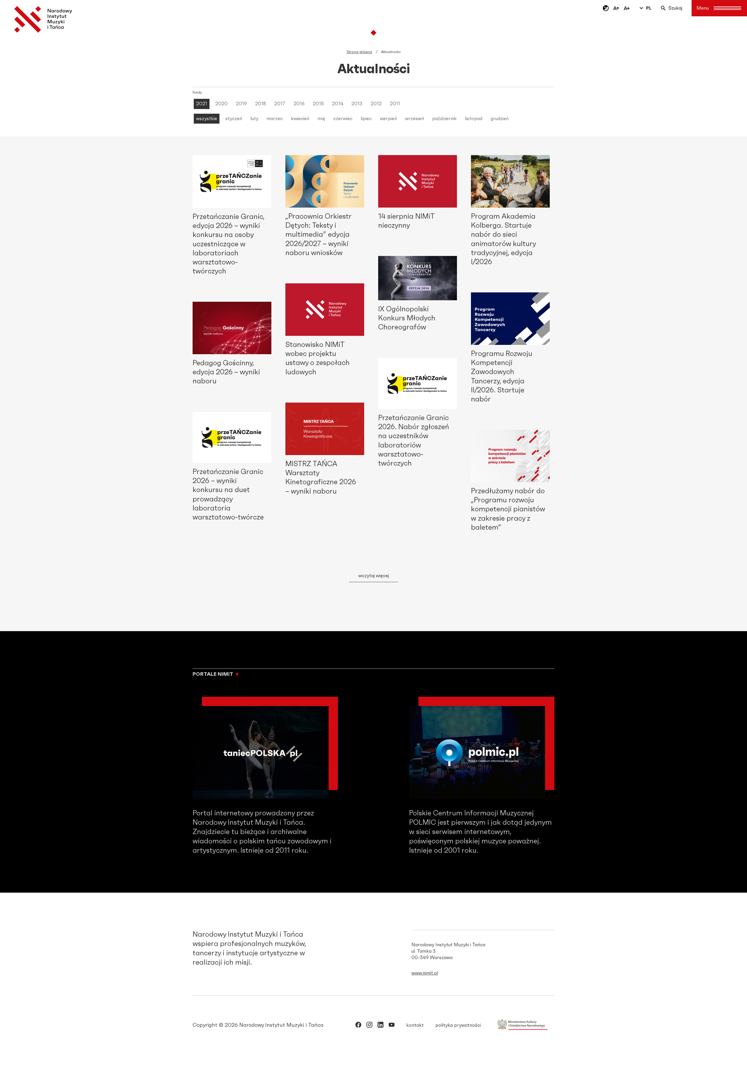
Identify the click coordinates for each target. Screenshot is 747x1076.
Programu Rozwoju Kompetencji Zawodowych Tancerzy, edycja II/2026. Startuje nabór (501, 376)
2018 (260, 103)
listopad (473, 118)
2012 (376, 103)
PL (649, 8)
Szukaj (675, 8)
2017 (279, 103)
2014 (337, 103)
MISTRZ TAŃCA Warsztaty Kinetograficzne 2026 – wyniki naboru (320, 478)
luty (254, 118)
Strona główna (359, 52)
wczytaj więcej (373, 575)
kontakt (415, 1025)
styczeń (233, 118)
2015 (318, 103)
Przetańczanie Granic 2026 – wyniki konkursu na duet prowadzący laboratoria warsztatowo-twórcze (228, 494)
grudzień (500, 118)
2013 (356, 103)
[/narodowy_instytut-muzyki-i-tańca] (380, 1026)
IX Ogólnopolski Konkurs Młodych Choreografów (406, 318)
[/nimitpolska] (369, 1026)
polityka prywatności (458, 1025)
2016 (299, 103)
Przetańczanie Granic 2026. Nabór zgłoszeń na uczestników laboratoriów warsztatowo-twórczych (413, 441)
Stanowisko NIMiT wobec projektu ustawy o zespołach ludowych (317, 358)
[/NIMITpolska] (358, 1026)
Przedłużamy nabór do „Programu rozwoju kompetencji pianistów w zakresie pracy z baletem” (508, 509)
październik (444, 118)
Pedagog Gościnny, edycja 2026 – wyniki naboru (226, 372)
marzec (274, 118)
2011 (395, 103)
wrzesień (414, 118)
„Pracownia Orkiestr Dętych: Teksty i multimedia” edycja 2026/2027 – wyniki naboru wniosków (318, 235)
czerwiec (342, 118)
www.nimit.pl (424, 973)
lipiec (366, 118)
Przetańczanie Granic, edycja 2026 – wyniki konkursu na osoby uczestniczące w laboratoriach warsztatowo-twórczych (228, 244)
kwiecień (300, 118)
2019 (241, 103)
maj (321, 118)
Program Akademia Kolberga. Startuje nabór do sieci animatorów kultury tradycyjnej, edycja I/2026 (503, 239)
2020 (221, 103)
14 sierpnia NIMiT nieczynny (406, 221)
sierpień (388, 118)
